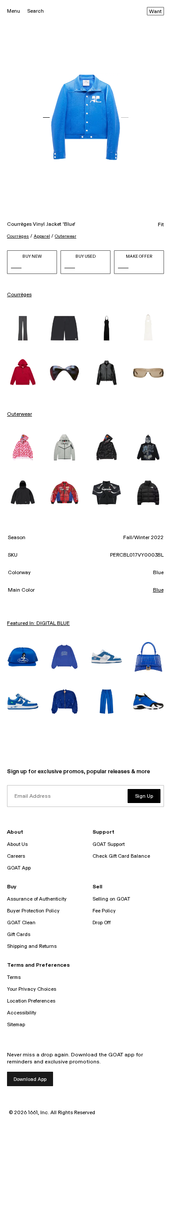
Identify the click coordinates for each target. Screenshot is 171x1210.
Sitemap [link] (16, 1024)
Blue (158, 590)
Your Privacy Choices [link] (31, 989)
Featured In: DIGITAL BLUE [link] (38, 623)
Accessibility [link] (21, 1012)
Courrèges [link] (19, 295)
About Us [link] (17, 844)
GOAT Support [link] (109, 844)
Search (35, 11)
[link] (23, 328)
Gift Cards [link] (18, 934)
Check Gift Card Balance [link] (121, 856)
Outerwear (65, 236)
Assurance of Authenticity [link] (37, 899)
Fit (161, 225)
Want (155, 11)
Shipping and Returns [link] (32, 946)
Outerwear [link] (19, 414)
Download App (30, 1079)
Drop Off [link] (101, 922)
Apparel (42, 236)
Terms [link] (14, 977)
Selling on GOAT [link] (111, 899)
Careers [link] (16, 856)
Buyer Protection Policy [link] (33, 910)
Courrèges (18, 236)
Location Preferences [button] (31, 1001)
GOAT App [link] (19, 868)
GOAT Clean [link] (21, 922)
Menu (13, 11)
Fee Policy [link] (104, 910)
